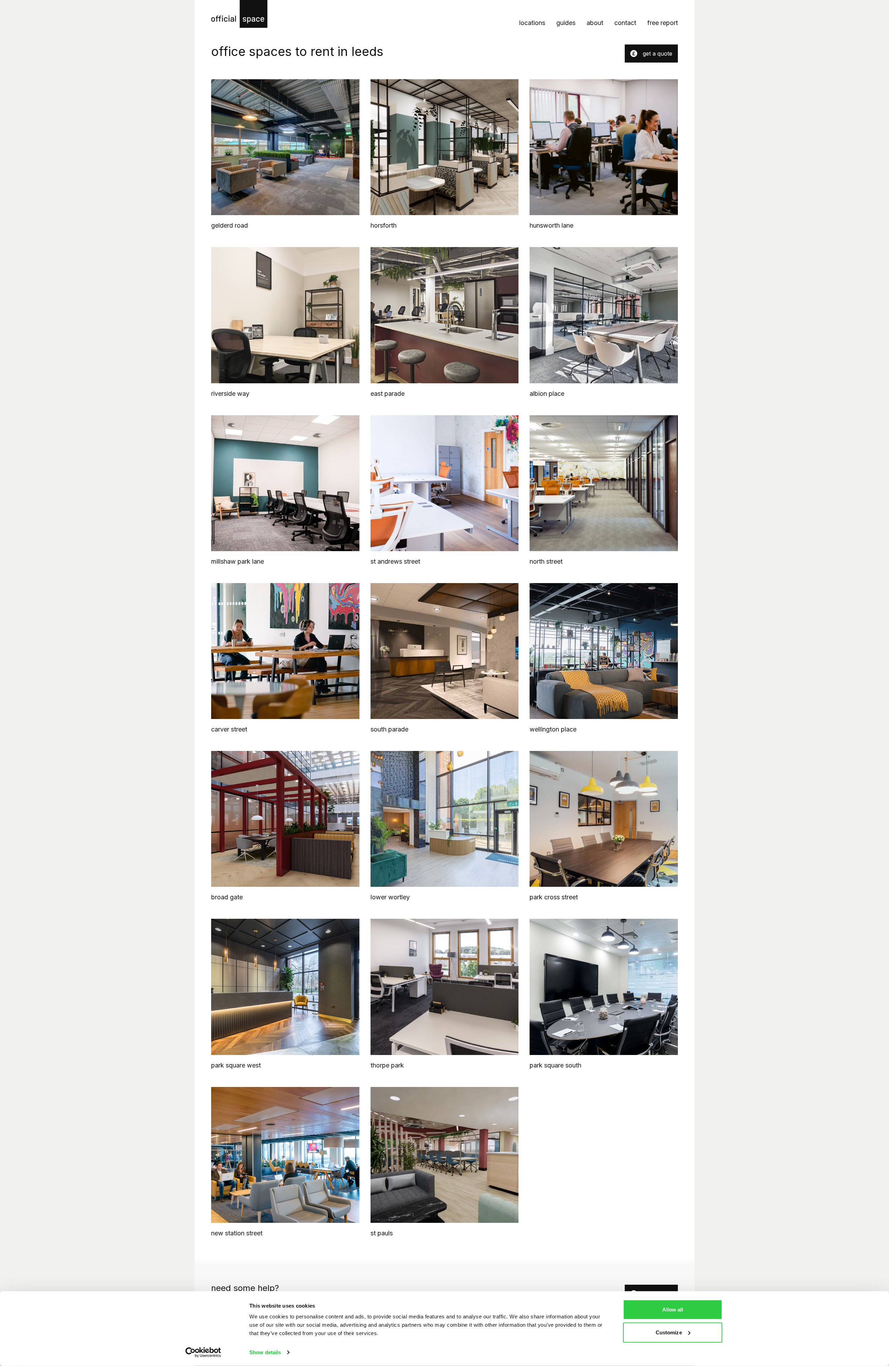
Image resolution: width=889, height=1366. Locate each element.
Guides (565, 22)
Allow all (672, 1309)
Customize (669, 1332)
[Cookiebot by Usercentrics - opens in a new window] (203, 1352)
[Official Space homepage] (239, 14)
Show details (265, 1352)
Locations (532, 22)
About (595, 22)
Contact (625, 22)
